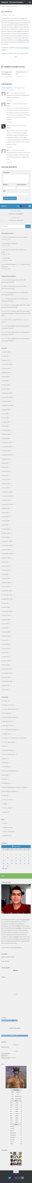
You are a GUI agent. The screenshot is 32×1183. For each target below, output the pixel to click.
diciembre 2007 (7, 442)
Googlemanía (6, 734)
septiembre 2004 (8, 599)
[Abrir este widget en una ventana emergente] (16, 1036)
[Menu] (30, 2)
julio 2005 (5, 562)
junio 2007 (6, 467)
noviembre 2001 (7, 673)
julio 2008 (5, 414)
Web (4, 191)
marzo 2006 (6, 529)
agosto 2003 (6, 619)
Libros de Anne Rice (8, 750)
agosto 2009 (6, 372)
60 (21, 1126)
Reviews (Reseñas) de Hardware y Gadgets (15, 787)
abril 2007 (5, 475)
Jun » (6, 868)
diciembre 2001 (7, 669)
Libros (4, 746)
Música (5, 779)
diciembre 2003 (7, 611)
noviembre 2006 (7, 496)
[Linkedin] (30, 206)
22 (28, 860)
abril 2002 (5, 652)
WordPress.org (7, 835)
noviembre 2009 (7, 364)
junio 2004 (6, 603)
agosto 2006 (6, 508)
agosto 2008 (6, 409)
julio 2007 (5, 463)
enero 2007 (6, 488)
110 (21, 1132)
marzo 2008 (6, 430)
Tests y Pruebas (7, 800)
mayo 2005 (6, 570)
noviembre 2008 (7, 397)
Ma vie (5, 758)
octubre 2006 (6, 500)
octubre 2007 (6, 451)
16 (3, 860)
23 (3, 863)
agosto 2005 (6, 558)
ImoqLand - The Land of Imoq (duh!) (12, 2)
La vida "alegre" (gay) (8, 742)
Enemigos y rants (8, 725)
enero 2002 (6, 665)
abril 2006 (5, 525)
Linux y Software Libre (9, 754)
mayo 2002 (6, 648)
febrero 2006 (6, 533)
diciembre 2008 (7, 393)
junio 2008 (6, 418)
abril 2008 (5, 426)
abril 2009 (5, 381)
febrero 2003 (6, 636)
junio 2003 (6, 624)
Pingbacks (20, 88)
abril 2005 (5, 574)
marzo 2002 (6, 656)
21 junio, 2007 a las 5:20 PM (17, 150)
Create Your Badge (5, 961)
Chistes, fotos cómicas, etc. (10, 709)
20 (20, 860)
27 (20, 863)
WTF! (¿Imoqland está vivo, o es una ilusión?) (15, 237)
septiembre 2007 (8, 455)
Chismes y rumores (8, 705)
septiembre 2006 (8, 504)
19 (16, 860)
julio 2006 (5, 512)
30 (21, 1139)
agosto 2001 (6, 685)
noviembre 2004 (7, 595)
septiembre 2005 (8, 554)
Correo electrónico (22, 184)
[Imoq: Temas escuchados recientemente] (9, 1020)
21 (24, 860)
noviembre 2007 (7, 446)
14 (24, 858)
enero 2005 (6, 586)
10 (7, 858)
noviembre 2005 (7, 545)
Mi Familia (6, 767)
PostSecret (4, 1055)
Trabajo (5, 804)
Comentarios (8, 88)
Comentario (6, 172)
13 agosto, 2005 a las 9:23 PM (19, 103)
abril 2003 (5, 628)
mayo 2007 (6, 471)
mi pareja (16, 937)
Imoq (5, 15)
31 (7, 866)
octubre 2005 (6, 549)
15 (28, 858)
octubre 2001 (6, 677)
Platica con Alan (5, 1057)
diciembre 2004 (7, 591)
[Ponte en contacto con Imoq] (16, 913)
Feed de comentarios (9, 831)
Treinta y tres (6, 258)
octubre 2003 (6, 615)
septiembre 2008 (8, 405)
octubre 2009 (6, 368)
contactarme (18, 947)
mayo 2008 (6, 422)
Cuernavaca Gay (5, 1053)
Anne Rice (18, 928)
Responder (9, 100)
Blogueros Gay (5, 1047)
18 (12, 860)
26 (16, 863)
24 (7, 863)
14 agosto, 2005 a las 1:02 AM (18, 125)
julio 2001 (5, 689)
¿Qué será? (6, 812)
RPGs (18, 926)
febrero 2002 (6, 661)
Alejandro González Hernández (8, 956)
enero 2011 (6, 356)
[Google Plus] (27, 206)
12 (16, 858)
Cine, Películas (7, 713)
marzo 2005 (6, 578)
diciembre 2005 (7, 541)
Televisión (6, 795)
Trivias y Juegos (7, 808)
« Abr (2, 868)
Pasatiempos (6, 783)
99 (15, 1102)
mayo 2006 (6, 521)
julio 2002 (5, 640)
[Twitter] (18, 206)
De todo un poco (7, 721)
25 (12, 863)
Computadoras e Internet (9, 6)
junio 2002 (6, 644)
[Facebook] (21, 206)
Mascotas (5, 762)
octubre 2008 (6, 401)
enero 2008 (6, 438)
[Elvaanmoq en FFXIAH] (16, 1088)
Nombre (5, 184)
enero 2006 (6, 537)
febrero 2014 (6, 352)
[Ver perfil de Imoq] (12, 1036)
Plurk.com (15, 994)
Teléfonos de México (23, 40)
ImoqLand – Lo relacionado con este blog (14, 738)
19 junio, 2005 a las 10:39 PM (18, 93)
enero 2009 (6, 389)
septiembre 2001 (8, 681)
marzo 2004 (6, 607)
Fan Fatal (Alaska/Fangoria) (10, 730)
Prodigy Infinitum (14, 23)
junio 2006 (6, 516)
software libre (25, 919)
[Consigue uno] (5, 1036)
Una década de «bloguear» (10, 243)
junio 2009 (6, 376)
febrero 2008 (6, 434)
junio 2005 (6, 566)
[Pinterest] (24, 206)
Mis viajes (5, 775)
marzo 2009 (6, 385)
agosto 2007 (6, 459)
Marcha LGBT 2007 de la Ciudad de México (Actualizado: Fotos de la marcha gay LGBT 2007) (15, 314)
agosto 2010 (6, 360)
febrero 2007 (6, 484)
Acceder (5, 823)
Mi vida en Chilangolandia (10, 771)
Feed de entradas (8, 827)
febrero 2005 (6, 582)
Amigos (5, 701)
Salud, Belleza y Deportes (10, 791)
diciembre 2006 (7, 492)
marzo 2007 (6, 479)
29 (28, 863)
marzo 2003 (6, 632)
